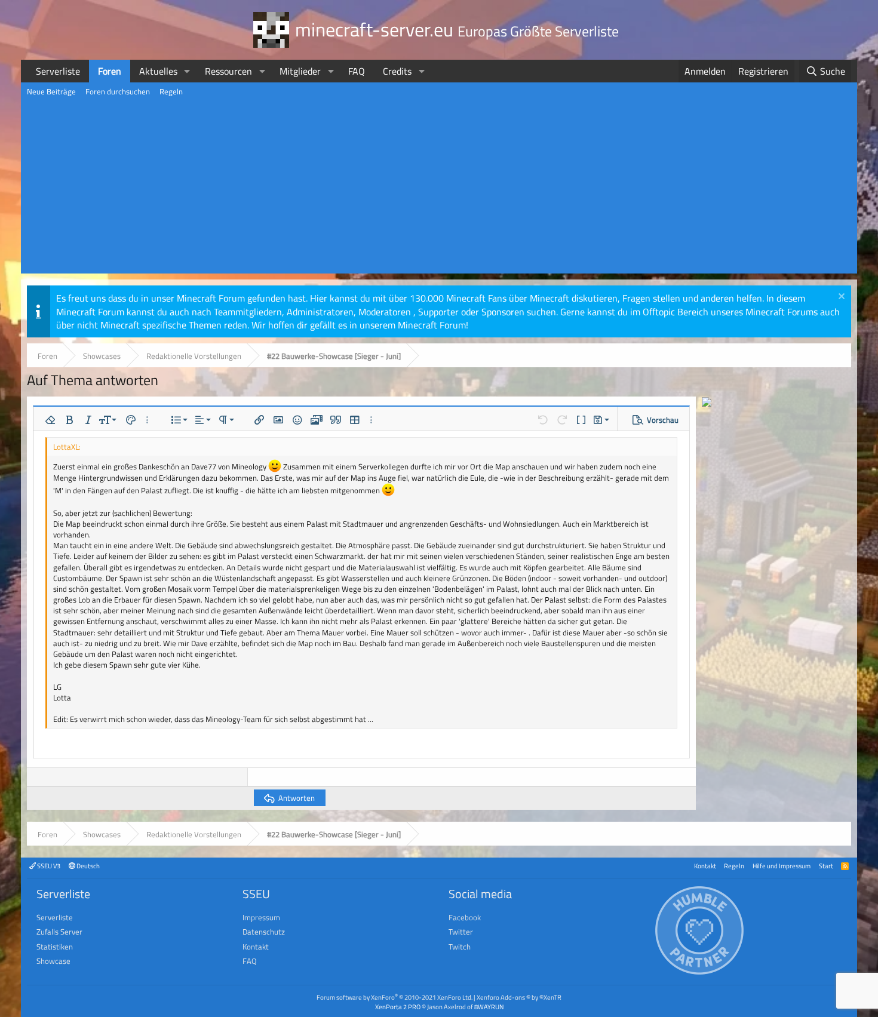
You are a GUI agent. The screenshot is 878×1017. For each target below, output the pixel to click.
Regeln (171, 91)
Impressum (261, 917)
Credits (397, 71)
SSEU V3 (48, 866)
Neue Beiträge (51, 91)
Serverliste (58, 71)
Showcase (53, 961)
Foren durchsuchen (117, 91)
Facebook (465, 917)
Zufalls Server (59, 932)
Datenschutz (263, 932)
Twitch (460, 947)
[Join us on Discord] (706, 403)
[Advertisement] (439, 190)
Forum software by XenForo (394, 997)
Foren (109, 71)
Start (826, 866)
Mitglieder (300, 71)
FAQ (356, 71)
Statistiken (54, 947)
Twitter (461, 932)
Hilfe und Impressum (782, 866)
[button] (187, 71)
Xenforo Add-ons (519, 997)
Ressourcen (228, 71)
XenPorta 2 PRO (397, 1006)
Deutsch (87, 866)
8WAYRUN (489, 1006)
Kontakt (705, 866)
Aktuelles (158, 71)
